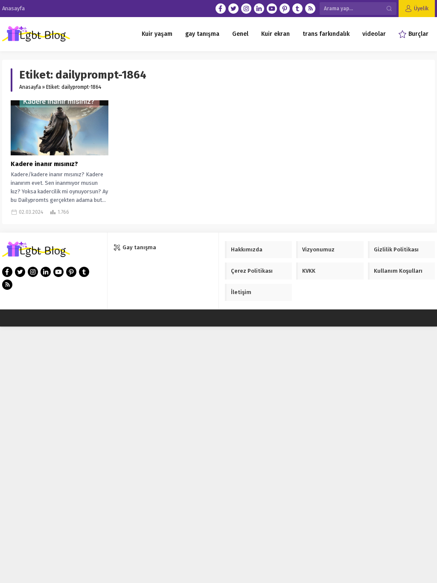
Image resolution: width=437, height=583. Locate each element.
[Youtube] (272, 8)
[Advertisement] (68, 529)
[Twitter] (233, 8)
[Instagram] (246, 8)
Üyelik (421, 8)
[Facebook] (221, 8)
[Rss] (310, 8)
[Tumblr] (297, 8)
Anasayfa (30, 87)
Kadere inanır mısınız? (44, 164)
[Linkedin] (259, 8)
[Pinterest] (285, 8)
